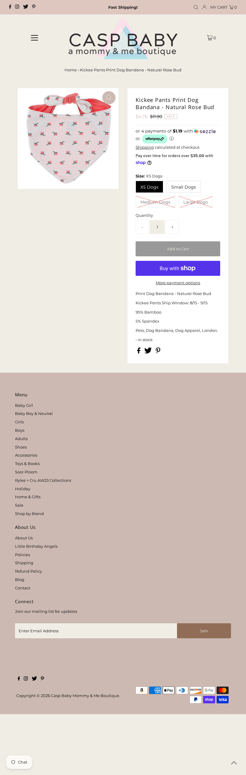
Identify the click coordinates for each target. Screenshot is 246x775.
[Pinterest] (34, 7)
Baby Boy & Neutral (34, 413)
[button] (178, 136)
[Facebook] (10, 7)
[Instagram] (17, 7)
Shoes (21, 447)
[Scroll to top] (234, 763)
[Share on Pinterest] (158, 352)
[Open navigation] (35, 37)
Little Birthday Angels (36, 546)
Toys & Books (27, 463)
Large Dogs (195, 202)
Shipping (145, 147)
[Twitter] (26, 7)
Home (70, 69)
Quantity (144, 215)
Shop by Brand (29, 513)
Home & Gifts (27, 496)
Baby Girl (24, 405)
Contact (22, 588)
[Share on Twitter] (148, 352)
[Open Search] (196, 7)
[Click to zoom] (109, 97)
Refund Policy (28, 571)
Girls (19, 421)
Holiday (22, 488)
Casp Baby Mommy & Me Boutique (85, 695)
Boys (19, 430)
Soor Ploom (26, 471)
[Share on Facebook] (139, 352)
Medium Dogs (155, 202)
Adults (21, 438)
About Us (24, 537)
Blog (19, 579)
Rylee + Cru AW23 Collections (43, 480)
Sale (19, 505)
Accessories (26, 455)
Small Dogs (183, 187)
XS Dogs (149, 187)
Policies (22, 554)
